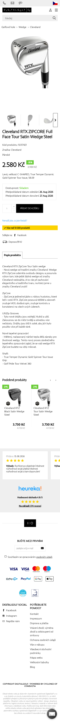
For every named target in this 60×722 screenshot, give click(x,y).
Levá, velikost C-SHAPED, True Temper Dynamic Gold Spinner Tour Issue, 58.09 (28, 176)
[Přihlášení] (50, 10)
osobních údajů (44, 557)
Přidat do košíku (29, 208)
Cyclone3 (49, 683)
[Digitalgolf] (30, 523)
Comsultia (30, 686)
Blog (32, 667)
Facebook (21, 235)
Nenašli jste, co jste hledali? (14, 220)
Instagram (11, 615)
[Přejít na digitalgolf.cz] (55, 3)
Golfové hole (8, 27)
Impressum (36, 618)
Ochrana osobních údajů (43, 640)
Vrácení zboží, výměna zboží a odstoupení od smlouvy (41, 631)
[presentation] (55, 120)
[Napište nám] (12, 3)
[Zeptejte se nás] (20, 3)
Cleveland (35, 27)
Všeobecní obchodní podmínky (40, 651)
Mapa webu (36, 657)
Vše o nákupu (37, 644)
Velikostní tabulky (39, 662)
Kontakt (34, 614)
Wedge (22, 27)
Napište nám (13, 621)
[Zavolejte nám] (4, 3)
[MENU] (56, 10)
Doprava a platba (39, 623)
